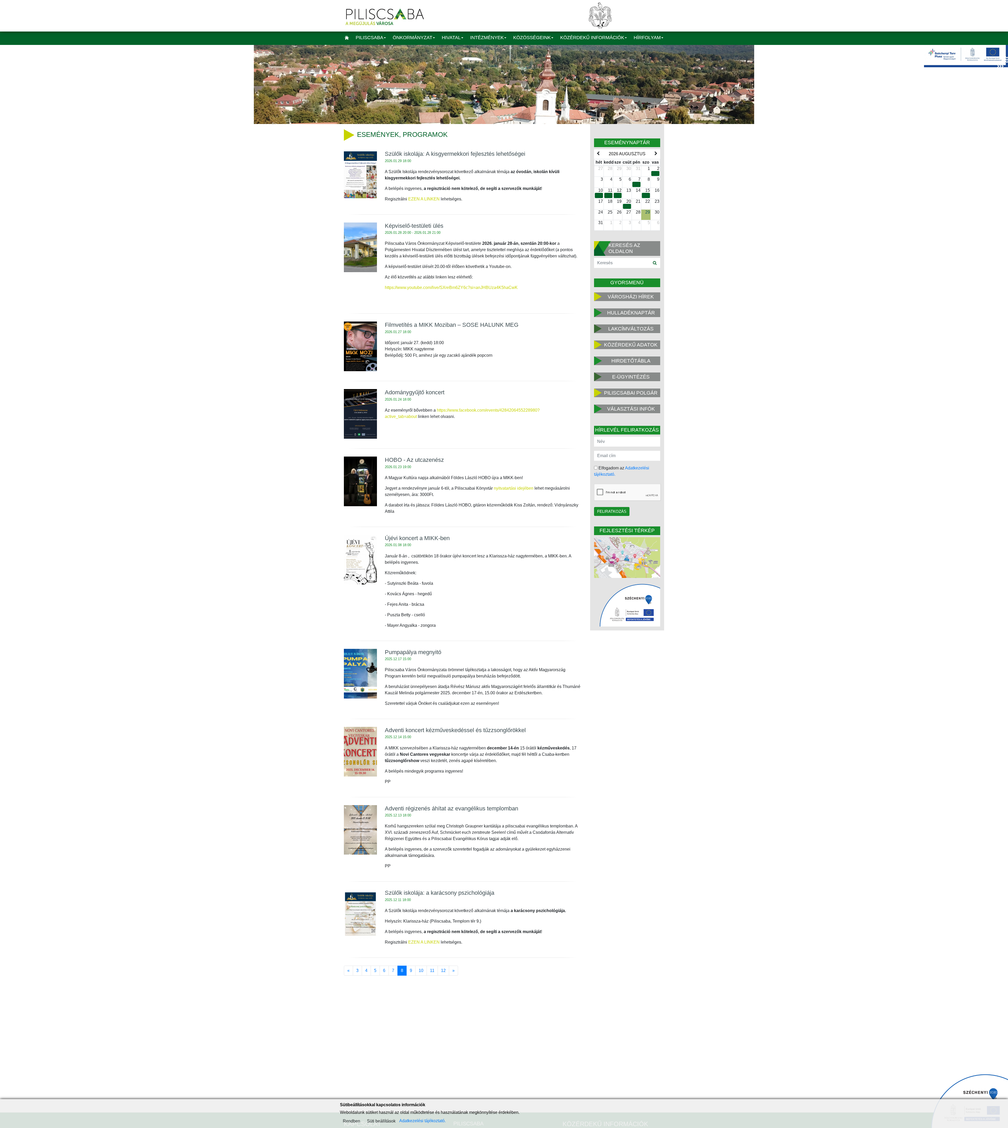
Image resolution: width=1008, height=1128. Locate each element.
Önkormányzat (412, 37)
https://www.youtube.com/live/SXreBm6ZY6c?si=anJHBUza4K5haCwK (451, 287)
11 (432, 970)
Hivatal (451, 37)
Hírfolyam (647, 37)
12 (443, 970)
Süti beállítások (381, 1121)
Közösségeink (532, 37)
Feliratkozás (611, 511)
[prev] (598, 153)
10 (421, 970)
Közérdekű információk (592, 37)
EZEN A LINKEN (424, 199)
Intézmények (487, 37)
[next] (656, 153)
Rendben (351, 1121)
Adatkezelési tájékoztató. (422, 1121)
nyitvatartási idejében (513, 488)
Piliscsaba (369, 37)
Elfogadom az (621, 471)
